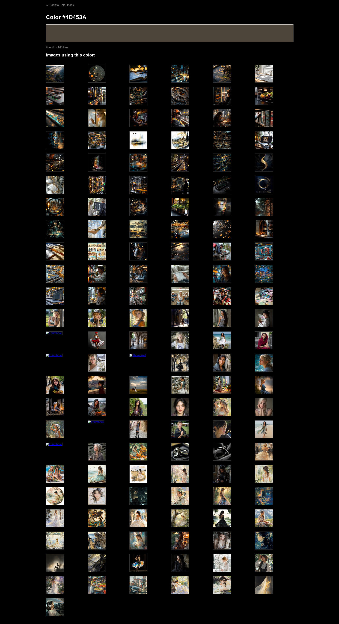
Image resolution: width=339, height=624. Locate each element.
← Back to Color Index (60, 5)
